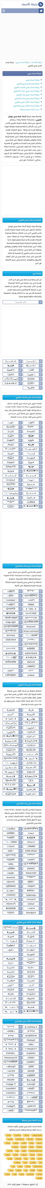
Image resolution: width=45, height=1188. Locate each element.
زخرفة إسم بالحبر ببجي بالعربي (28, 83)
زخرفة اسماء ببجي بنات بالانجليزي (27, 98)
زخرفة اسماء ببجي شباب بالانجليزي (26, 91)
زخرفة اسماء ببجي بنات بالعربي (27, 94)
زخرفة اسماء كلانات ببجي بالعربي (27, 102)
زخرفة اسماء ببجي (22, 62)
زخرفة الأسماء (36, 62)
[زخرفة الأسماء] (41, 10)
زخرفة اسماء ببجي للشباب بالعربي (26, 87)
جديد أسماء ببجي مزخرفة (29, 109)
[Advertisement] (22, 36)
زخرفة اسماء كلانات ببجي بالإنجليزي (26, 105)
